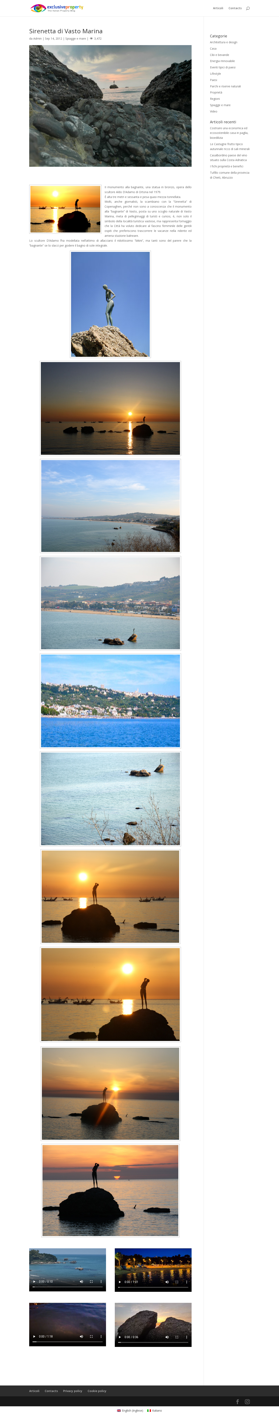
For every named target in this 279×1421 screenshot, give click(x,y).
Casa (213, 48)
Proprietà (216, 92)
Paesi (213, 80)
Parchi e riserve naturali (225, 86)
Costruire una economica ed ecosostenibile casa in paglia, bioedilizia (229, 133)
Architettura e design (223, 42)
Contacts (235, 8)
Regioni (215, 99)
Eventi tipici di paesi (222, 67)
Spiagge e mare (75, 38)
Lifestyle (215, 74)
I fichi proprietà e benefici (226, 166)
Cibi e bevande (219, 55)
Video (213, 111)
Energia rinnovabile (222, 61)
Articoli (218, 8)
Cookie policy (97, 1391)
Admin (37, 38)
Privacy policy (72, 1391)
